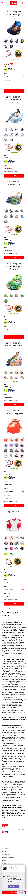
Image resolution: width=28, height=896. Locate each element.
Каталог (8, 8)
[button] (24, 866)
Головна (3, 8)
